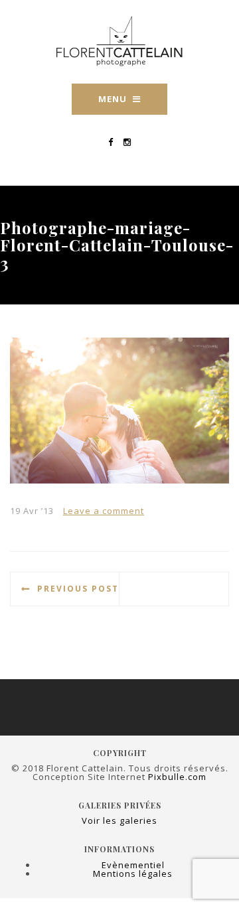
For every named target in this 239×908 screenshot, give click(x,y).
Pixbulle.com (177, 777)
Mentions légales (133, 873)
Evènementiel (133, 865)
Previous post (78, 588)
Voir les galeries (119, 820)
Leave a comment (103, 511)
